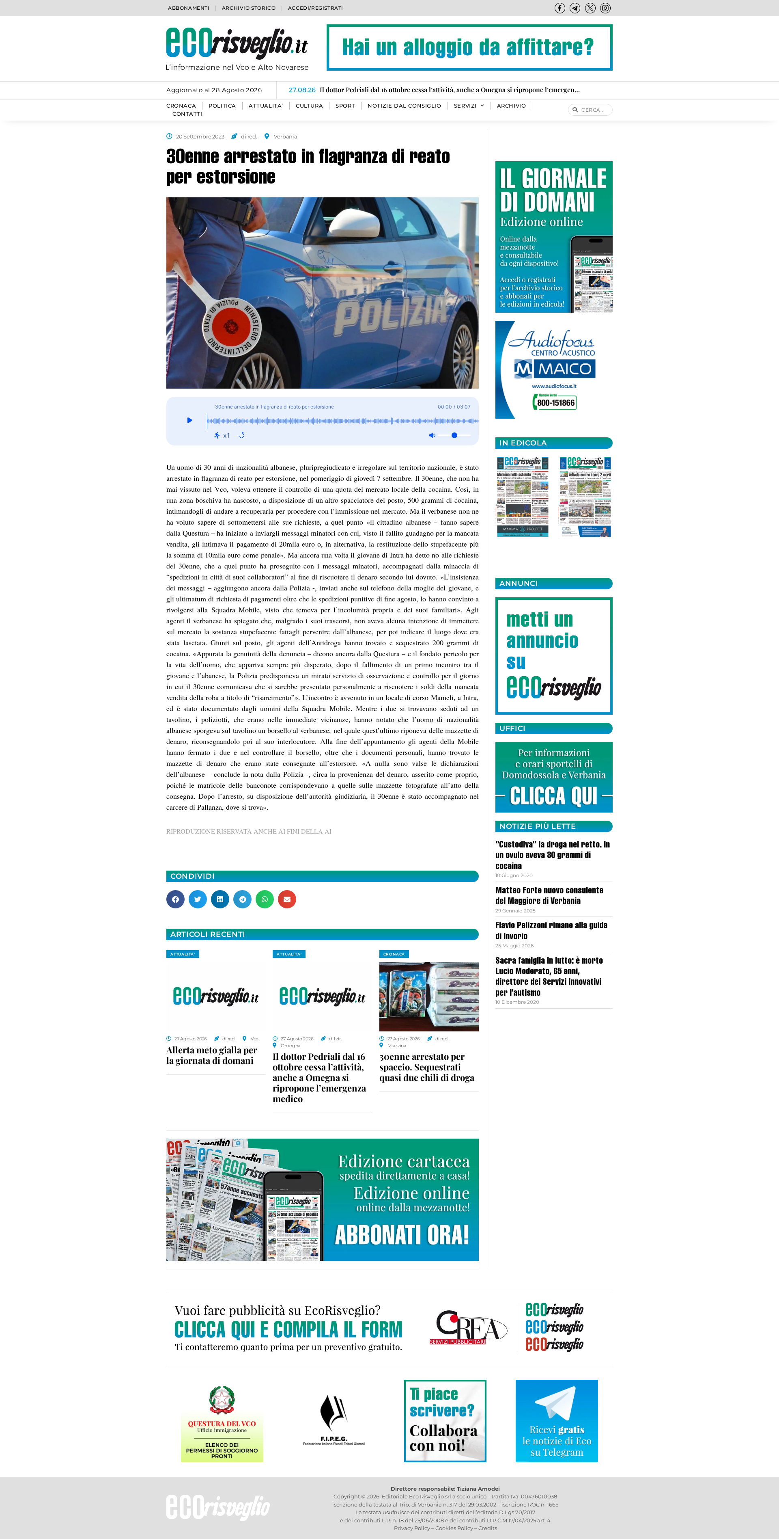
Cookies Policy (454, 1528)
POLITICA (222, 106)
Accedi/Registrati (315, 8)
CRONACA (181, 106)
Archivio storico (249, 8)
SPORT (345, 106)
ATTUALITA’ (266, 106)
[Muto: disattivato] (432, 435)
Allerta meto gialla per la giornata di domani (211, 1055)
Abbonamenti (189, 8)
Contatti (187, 114)
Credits (487, 1528)
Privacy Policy (412, 1528)
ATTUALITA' (182, 954)
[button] (175, 899)
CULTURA (309, 106)
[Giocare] (189, 421)
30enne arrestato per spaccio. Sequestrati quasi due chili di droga (426, 1066)
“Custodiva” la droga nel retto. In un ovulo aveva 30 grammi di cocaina (552, 856)
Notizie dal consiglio (404, 106)
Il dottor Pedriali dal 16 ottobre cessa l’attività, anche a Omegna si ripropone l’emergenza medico (319, 1077)
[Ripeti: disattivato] (241, 435)
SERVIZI (465, 106)
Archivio (511, 106)
